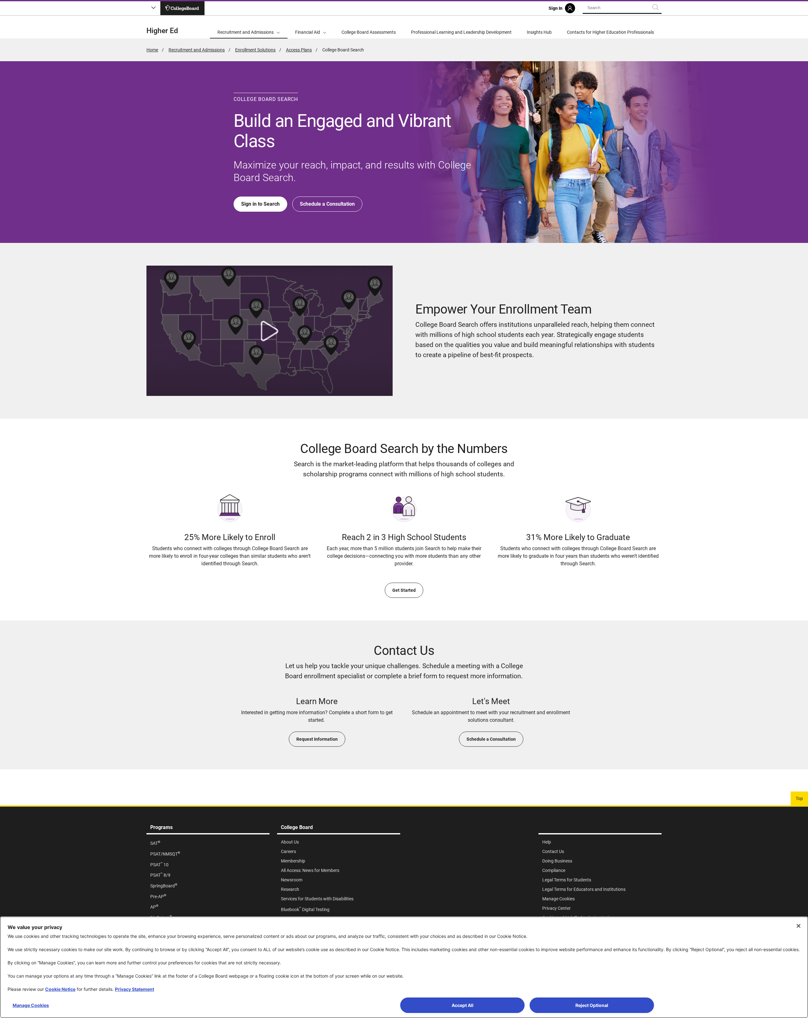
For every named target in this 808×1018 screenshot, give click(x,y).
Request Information (317, 739)
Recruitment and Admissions (197, 49)
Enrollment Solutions (255, 49)
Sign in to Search (260, 204)
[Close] (798, 926)
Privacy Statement (134, 989)
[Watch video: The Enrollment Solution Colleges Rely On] (269, 331)
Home (152, 49)
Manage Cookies (31, 1005)
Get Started (404, 590)
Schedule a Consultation (327, 204)
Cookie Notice (60, 989)
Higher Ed (162, 30)
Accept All (462, 1005)
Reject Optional (591, 1005)
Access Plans (299, 49)
